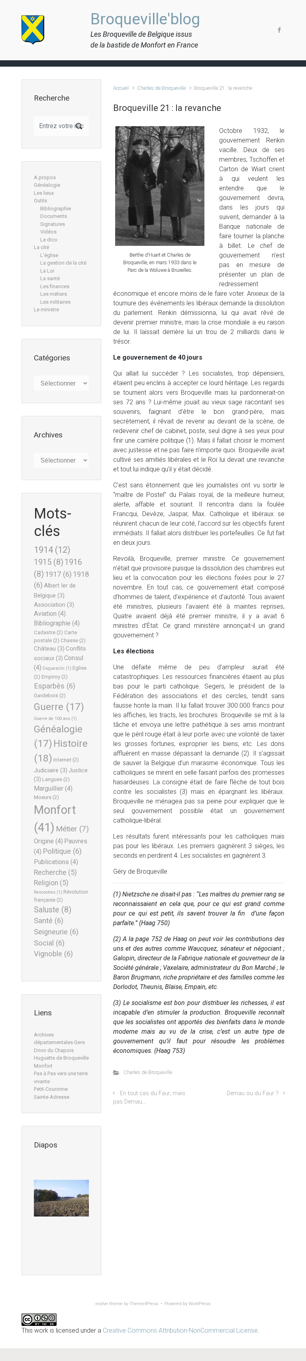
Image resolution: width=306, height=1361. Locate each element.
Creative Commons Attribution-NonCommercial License (180, 1330)
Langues (56, 779)
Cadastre (48, 632)
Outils (40, 201)
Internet (66, 760)
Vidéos (48, 232)
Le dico (48, 240)
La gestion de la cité (63, 263)
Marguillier (53, 788)
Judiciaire (50, 770)
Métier (72, 828)
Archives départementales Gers (59, 1039)
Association (54, 604)
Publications (56, 862)
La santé (50, 278)
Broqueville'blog (145, 19)
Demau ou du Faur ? (253, 1093)
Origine (48, 841)
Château (49, 648)
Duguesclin (57, 668)
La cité (41, 247)
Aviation (50, 613)
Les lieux (44, 193)
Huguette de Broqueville (61, 1058)
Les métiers (53, 294)
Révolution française (61, 896)
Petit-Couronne (51, 1089)
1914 (52, 549)
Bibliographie (55, 209)
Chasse (73, 640)
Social (49, 943)
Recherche (55, 872)
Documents (53, 216)
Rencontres (48, 892)
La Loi (47, 271)
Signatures (52, 224)
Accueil (121, 88)
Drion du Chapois (54, 1050)
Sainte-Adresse (51, 1097)
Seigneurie (56, 932)
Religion (51, 883)
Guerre (59, 706)
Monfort (43, 1066)
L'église (49, 255)
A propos (45, 177)
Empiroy (54, 677)
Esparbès (54, 686)
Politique (62, 851)
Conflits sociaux (60, 653)
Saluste (52, 909)
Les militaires (55, 302)
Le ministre (46, 310)
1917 (58, 574)
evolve (102, 1303)
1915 (48, 562)
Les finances (54, 286)
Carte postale (55, 636)
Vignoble (53, 954)
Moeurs (46, 797)
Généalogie (47, 185)
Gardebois (50, 695)
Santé (48, 920)
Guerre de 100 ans (55, 718)
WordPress (199, 1303)
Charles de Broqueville (161, 88)
